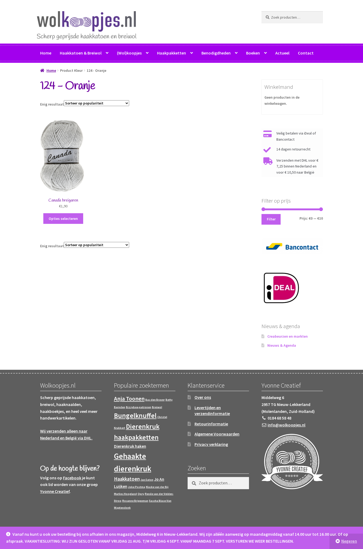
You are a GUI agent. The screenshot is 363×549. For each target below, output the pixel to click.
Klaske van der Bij (157, 487)
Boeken (253, 53)
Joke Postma (136, 487)
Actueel (282, 53)
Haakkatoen (127, 479)
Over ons (203, 397)
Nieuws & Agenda (281, 345)
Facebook (72, 477)
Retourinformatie (211, 423)
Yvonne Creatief (55, 491)
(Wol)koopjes (129, 53)
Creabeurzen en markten (287, 336)
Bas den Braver (155, 399)
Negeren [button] (349, 541)
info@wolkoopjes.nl (286, 425)
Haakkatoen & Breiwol (81, 53)
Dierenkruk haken (130, 446)
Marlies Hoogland (125, 494)
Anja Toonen (129, 398)
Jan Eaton (147, 479)
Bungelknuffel (135, 415)
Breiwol (157, 407)
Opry (141, 494)
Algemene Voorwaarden (217, 434)
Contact (306, 53)
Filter (271, 219)
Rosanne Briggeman (135, 500)
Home (45, 53)
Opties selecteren (63, 218)
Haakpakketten (171, 53)
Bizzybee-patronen (138, 407)
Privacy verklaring (211, 444)
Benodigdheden (216, 53)
